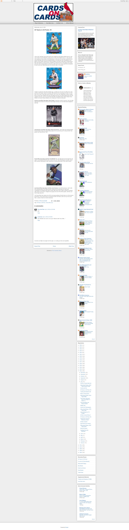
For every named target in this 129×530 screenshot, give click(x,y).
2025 (81, 347)
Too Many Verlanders (84, 190)
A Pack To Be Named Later (85, 248)
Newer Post (37, 246)
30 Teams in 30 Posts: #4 (85, 389)
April (82, 437)
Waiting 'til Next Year (84, 301)
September (83, 378)
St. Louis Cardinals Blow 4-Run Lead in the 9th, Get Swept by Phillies (85, 502)
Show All (93, 339)
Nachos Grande (83, 118)
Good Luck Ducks (82, 468)
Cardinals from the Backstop (84, 431)
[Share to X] (56, 201)
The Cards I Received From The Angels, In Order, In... (85, 399)
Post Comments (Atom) (56, 250)
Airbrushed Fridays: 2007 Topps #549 (85, 426)
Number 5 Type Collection (85, 238)
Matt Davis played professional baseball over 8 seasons (89, 323)
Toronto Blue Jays (49, 202)
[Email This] (54, 201)
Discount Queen (83, 428)
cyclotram (81, 137)
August (82, 379)
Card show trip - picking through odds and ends (89, 231)
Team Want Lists (50, 23)
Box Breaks (80, 465)
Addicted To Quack (83, 513)
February (83, 440)
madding (88, 74)
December (83, 372)
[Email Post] (52, 200)
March (82, 439)
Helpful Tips (82, 405)
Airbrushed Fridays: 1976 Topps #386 (85, 410)
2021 (81, 354)
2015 (81, 365)
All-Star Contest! (83, 421)
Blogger (66, 527)
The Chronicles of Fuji (84, 162)
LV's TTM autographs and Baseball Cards (85, 265)
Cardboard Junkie (83, 330)
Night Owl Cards (83, 181)
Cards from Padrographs (85, 407)
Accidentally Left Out (89, 163)
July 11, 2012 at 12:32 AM (50, 209)
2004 (81, 452)
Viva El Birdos (82, 500)
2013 (81, 369)
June (82, 433)
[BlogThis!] (55, 201)
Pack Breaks (80, 470)
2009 (81, 448)
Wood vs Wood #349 (89, 143)
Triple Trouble (87, 286)
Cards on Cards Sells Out (85, 383)
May (82, 435)
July (82, 381)
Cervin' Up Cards (83, 275)
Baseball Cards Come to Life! (86, 142)
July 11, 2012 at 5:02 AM (47, 216)
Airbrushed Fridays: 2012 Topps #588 (85, 396)
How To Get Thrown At (89, 154)
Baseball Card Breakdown (85, 199)
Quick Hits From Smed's (85, 423)
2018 (81, 359)
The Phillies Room (83, 171)
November (83, 374)
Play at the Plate (41, 209)
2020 (81, 356)
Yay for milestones (88, 182)
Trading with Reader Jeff (85, 391)
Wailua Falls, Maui (83, 138)
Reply (39, 212)
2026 (81, 345)
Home (54, 246)
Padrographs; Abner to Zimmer (86, 109)
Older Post (71, 246)
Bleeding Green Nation (84, 507)
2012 (81, 370)
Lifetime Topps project (84, 257)
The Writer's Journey (84, 295)
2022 (81, 352)
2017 (81, 361)
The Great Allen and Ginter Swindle (84, 403)
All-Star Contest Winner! (85, 415)
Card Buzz (81, 229)
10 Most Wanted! (70, 23)
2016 (81, 363)
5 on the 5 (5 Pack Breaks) (83, 461)
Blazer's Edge (82, 494)
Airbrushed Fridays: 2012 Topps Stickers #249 (85, 386)
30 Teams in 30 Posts (41, 202)
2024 (81, 348)
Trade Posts (80, 472)
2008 (81, 450)
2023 (81, 350)
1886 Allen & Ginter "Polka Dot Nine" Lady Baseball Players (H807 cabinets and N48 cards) (89, 242)
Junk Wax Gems (81, 481)
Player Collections (39, 23)
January (82, 442)
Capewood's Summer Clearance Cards (85, 419)
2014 (81, 367)
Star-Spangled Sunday (89, 311)
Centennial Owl (83, 388)
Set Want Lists (59, 23)
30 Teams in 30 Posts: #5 (85, 416)
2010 (81, 446)
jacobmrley (40, 216)
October (82, 376)
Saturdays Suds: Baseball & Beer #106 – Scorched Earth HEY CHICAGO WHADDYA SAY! (86, 260)
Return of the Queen (84, 393)
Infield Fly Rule (82, 310)
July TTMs (87, 267)
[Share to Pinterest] (59, 201)
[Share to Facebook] (58, 201)
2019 (81, 358)
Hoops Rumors (82, 488)
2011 (81, 445)
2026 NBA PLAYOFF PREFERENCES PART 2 (89, 332)
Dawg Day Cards (83, 128)
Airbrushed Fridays (82, 463)
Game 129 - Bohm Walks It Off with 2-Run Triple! (88, 174)
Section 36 (81, 219)
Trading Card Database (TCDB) (85, 479)
